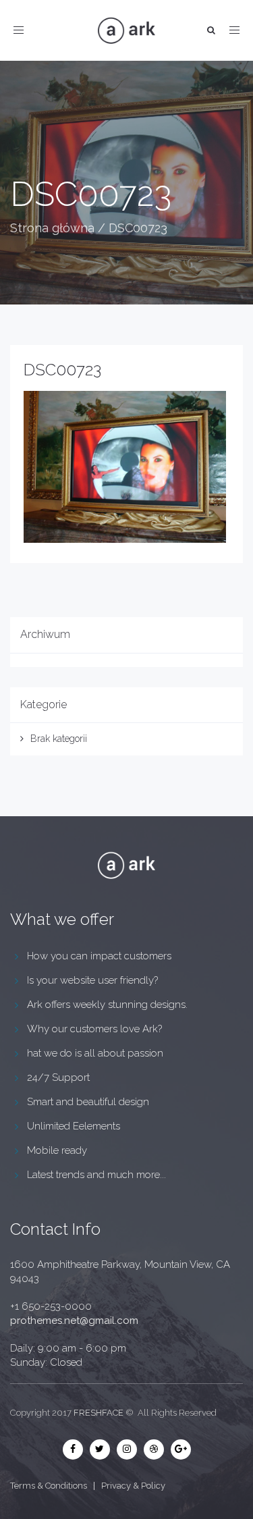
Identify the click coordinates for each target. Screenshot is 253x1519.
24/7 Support (58, 1077)
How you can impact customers (99, 956)
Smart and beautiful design (88, 1102)
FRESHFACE (98, 1413)
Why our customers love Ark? (94, 1029)
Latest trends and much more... (96, 1175)
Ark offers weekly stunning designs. (107, 1004)
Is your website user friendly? (92, 980)
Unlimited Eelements (73, 1126)
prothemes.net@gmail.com (74, 1320)
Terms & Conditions (48, 1486)
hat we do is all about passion (95, 1053)
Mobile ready (57, 1150)
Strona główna (52, 228)
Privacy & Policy (133, 1486)
